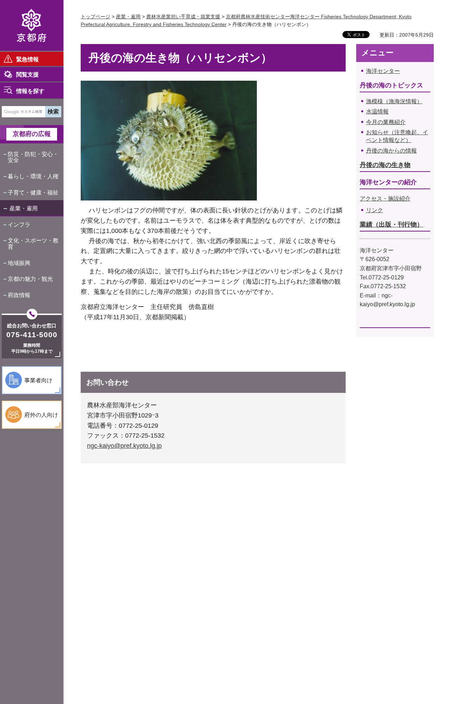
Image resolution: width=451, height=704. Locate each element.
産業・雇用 (24, 208)
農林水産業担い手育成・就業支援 (183, 16)
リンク (374, 210)
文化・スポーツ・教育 (33, 243)
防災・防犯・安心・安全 (33, 157)
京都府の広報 (32, 133)
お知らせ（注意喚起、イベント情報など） (397, 136)
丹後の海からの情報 (391, 151)
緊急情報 (27, 59)
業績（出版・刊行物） (391, 224)
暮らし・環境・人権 (33, 176)
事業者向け (38, 380)
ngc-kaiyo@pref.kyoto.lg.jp (124, 445)
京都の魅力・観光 (30, 279)
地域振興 (19, 263)
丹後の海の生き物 (385, 164)
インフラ (19, 225)
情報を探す (30, 91)
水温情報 (377, 112)
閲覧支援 (27, 75)
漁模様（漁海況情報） (394, 101)
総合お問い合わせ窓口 (31, 325)
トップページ (95, 16)
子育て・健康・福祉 (33, 193)
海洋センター (383, 71)
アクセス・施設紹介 (385, 199)
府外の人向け (41, 415)
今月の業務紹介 (386, 122)
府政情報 (19, 295)
